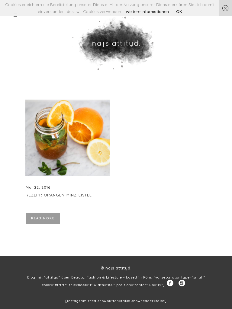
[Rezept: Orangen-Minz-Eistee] (67, 138)
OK (179, 11)
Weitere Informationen (147, 11)
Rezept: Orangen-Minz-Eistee (59, 195)
